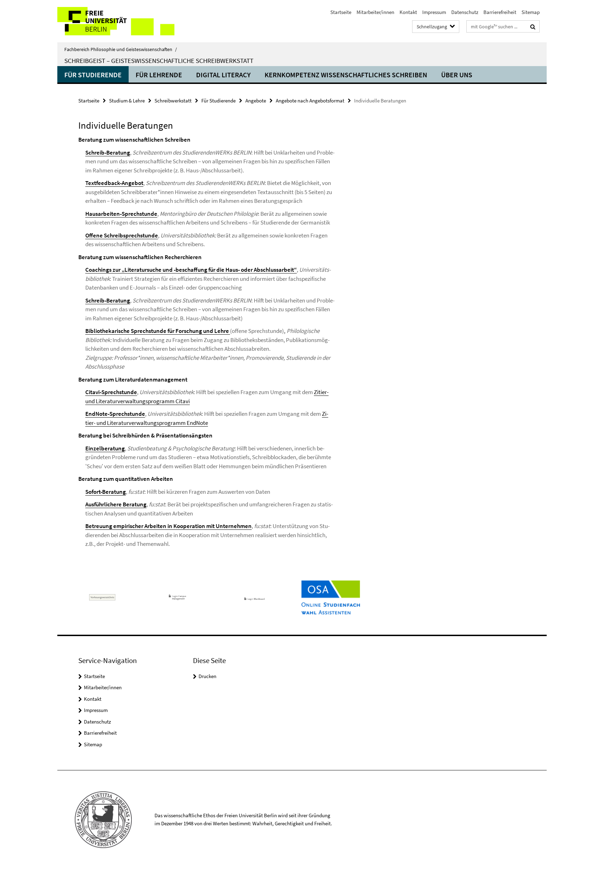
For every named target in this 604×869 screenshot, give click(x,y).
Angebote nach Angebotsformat (310, 100)
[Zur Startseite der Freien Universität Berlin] (115, 21)
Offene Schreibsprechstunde (121, 235)
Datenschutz (464, 12)
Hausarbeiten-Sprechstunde (121, 214)
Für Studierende (93, 74)
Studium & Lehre (127, 100)
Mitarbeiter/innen (375, 12)
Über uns (456, 74)
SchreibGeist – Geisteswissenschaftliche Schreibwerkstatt (158, 60)
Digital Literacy (223, 74)
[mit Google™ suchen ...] (532, 26)
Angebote (255, 100)
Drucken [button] (207, 676)
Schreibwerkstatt (173, 100)
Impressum (434, 12)
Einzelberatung (105, 448)
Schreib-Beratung (107, 152)
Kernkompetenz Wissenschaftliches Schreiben (346, 74)
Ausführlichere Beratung (115, 504)
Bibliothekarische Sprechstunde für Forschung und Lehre (157, 331)
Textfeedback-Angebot (114, 183)
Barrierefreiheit (499, 12)
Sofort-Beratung (105, 492)
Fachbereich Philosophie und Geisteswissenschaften (120, 49)
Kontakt (408, 12)
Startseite (340, 12)
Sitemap (531, 12)
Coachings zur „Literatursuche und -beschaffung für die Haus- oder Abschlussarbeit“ (191, 269)
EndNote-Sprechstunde (115, 414)
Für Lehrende (159, 74)
